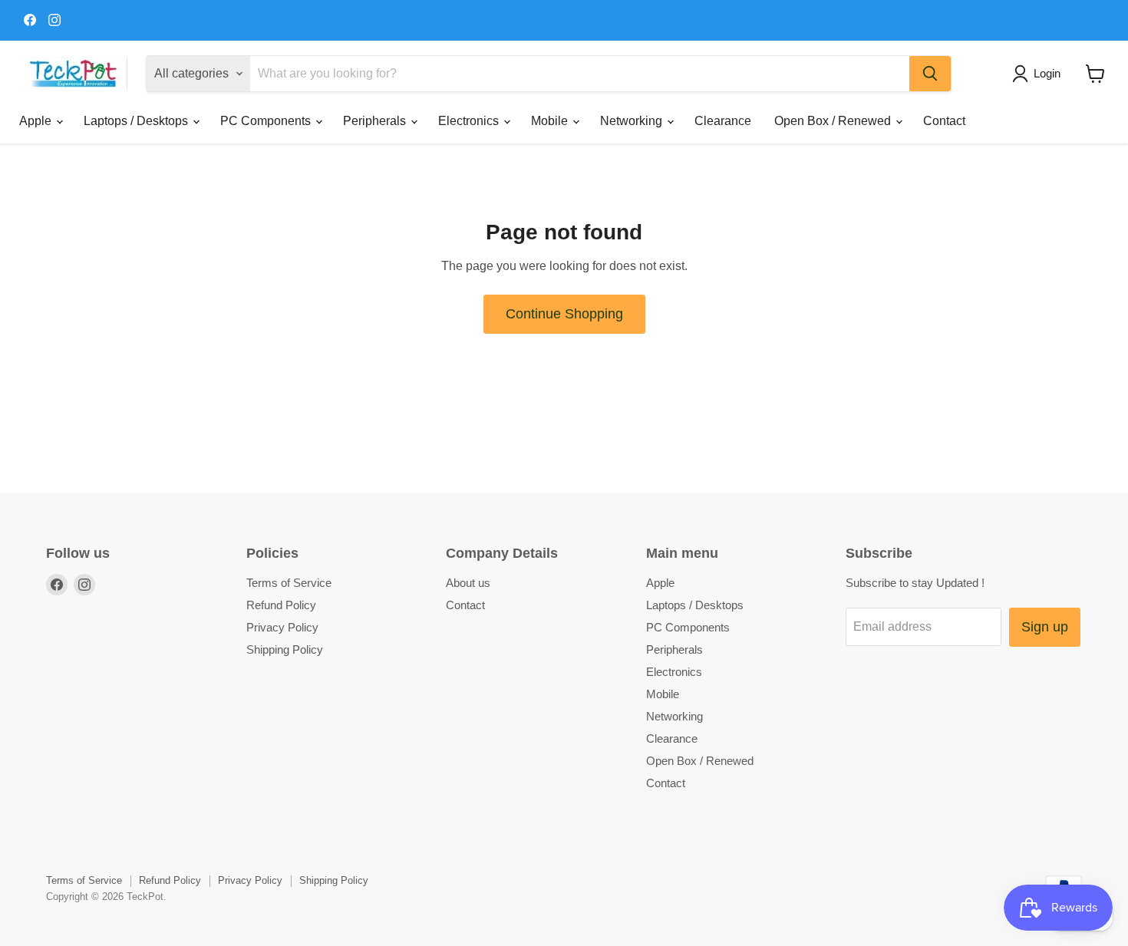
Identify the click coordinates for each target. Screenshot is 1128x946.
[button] (1039, 73)
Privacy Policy (282, 627)
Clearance (722, 120)
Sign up (1044, 627)
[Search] (930, 73)
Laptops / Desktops (137, 120)
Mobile (551, 120)
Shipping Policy (284, 649)
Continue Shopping (564, 313)
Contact (944, 120)
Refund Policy (281, 604)
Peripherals (376, 120)
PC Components (267, 120)
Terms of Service (288, 582)
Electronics (470, 120)
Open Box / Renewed (834, 120)
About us (468, 582)
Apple (36, 120)
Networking (632, 120)
